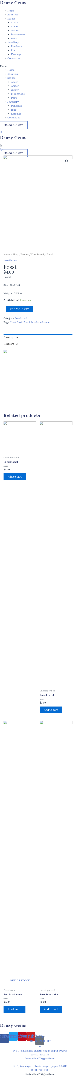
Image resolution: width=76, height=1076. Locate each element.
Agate (14, 22)
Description (11, 337)
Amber (15, 26)
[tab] (38, 337)
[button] (38, 66)
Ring (13, 50)
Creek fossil (16, 322)
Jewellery (13, 42)
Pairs (14, 38)
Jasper (15, 30)
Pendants (16, 46)
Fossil (27, 322)
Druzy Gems (13, 137)
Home (10, 10)
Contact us (13, 58)
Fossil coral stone (40, 322)
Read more (14, 1009)
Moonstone (18, 34)
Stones (11, 18)
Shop (15, 254)
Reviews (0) (11, 343)
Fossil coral (37, 254)
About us (12, 14)
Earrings (16, 54)
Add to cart (19, 309)
